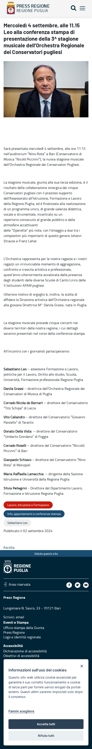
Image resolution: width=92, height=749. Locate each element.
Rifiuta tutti (46, 735)
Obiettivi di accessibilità (21, 655)
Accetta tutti (46, 724)
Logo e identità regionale (22, 637)
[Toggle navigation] (82, 8)
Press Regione (14, 632)
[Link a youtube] (86, 585)
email (20, 617)
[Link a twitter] (77, 585)
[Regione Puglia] (11, 8)
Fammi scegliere (21, 711)
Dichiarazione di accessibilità (25, 651)
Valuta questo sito (46, 553)
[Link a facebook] (69, 585)
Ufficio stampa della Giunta (23, 627)
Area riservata (19, 584)
